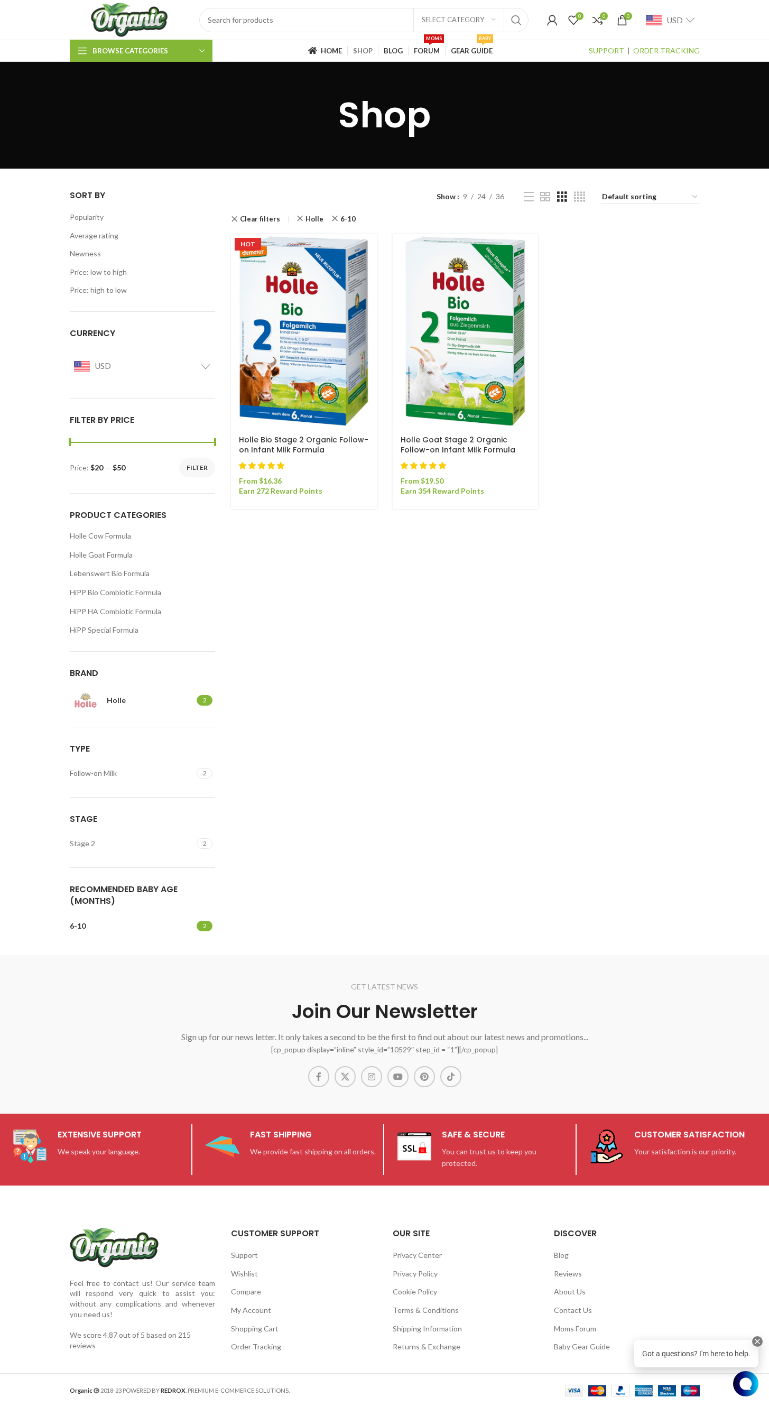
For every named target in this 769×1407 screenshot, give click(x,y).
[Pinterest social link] (424, 1076)
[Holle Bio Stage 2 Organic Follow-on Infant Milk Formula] (304, 331)
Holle (314, 219)
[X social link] (345, 1076)
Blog (561, 1255)
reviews (83, 1345)
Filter (197, 467)
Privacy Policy (415, 1273)
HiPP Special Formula (104, 629)
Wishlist (244, 1273)
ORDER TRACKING (666, 50)
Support (244, 1255)
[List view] (529, 196)
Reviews (568, 1273)
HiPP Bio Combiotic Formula (115, 592)
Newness (85, 253)
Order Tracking (256, 1346)
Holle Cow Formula (100, 535)
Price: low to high (98, 271)
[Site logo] (129, 18)
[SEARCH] (516, 20)
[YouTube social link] (398, 1076)
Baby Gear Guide (582, 1346)
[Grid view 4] (579, 196)
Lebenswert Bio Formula (110, 573)
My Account (251, 1310)
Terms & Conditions (426, 1310)
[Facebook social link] (318, 1076)
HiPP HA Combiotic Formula (115, 611)
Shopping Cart (255, 1328)
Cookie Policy (415, 1291)
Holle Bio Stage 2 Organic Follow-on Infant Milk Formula (303, 445)
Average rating (94, 235)
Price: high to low (98, 289)
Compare (246, 1291)
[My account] (552, 20)
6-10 (348, 219)
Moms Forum (575, 1328)
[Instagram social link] (371, 1076)
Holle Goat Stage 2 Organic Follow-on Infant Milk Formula (458, 445)
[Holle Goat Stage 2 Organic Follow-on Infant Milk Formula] (466, 331)
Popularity (87, 216)
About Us (570, 1291)
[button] (262, 465)
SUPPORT (606, 50)
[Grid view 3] (562, 196)
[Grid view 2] (545, 196)
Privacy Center (417, 1255)
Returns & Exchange (426, 1346)
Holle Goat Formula (101, 554)
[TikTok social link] (450, 1076)
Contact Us (573, 1310)
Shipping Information (427, 1328)
